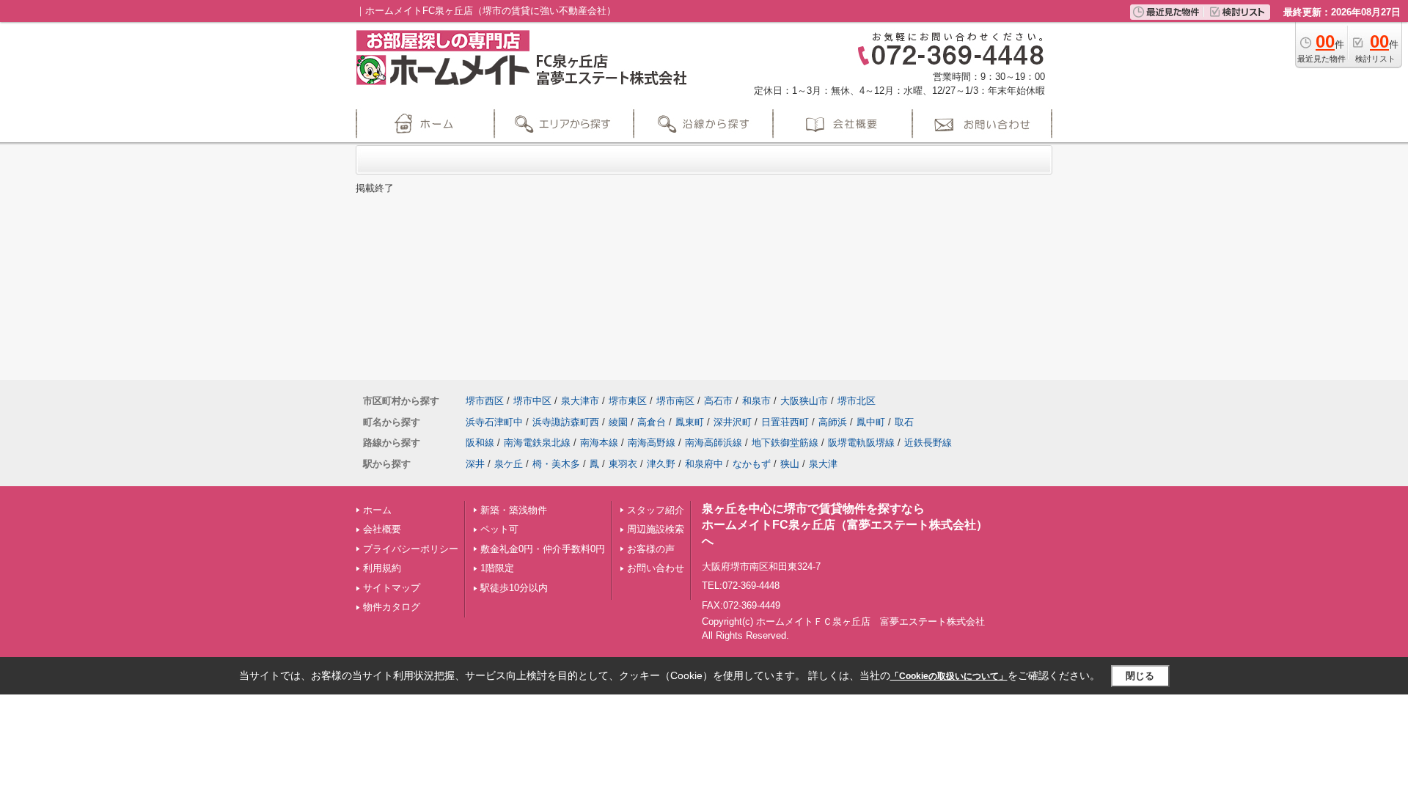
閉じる (1140, 675)
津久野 (661, 463)
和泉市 (756, 400)
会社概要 (382, 529)
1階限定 (497, 567)
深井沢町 (733, 422)
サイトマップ (391, 587)
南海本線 (599, 442)
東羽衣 (623, 463)
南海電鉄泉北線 (537, 442)
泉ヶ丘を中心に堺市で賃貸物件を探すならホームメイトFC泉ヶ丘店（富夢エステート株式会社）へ (845, 525)
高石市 (718, 400)
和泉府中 (704, 463)
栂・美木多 (556, 463)
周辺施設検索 (655, 529)
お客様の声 (651, 548)
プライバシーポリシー (410, 548)
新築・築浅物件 (513, 510)
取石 (904, 422)
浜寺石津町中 (494, 422)
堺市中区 (532, 400)
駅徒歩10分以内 (514, 587)
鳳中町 (871, 422)
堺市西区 (485, 400)
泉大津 (823, 463)
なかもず (752, 463)
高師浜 (832, 422)
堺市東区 (628, 400)
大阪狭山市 (804, 400)
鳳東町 (689, 422)
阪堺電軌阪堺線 (861, 442)
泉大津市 (580, 400)
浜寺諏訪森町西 (565, 422)
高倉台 (651, 422)
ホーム (377, 510)
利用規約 (382, 567)
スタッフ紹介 (655, 510)
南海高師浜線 (713, 442)
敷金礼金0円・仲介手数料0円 (542, 548)
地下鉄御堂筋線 (785, 442)
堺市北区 (856, 400)
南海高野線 (651, 442)
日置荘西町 (785, 422)
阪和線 (480, 442)
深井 (475, 463)
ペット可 (499, 529)
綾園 (618, 422)
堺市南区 (675, 400)
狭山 (789, 463)
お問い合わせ (655, 567)
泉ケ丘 (508, 463)
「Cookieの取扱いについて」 (949, 676)
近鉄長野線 (928, 442)
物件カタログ (391, 606)
